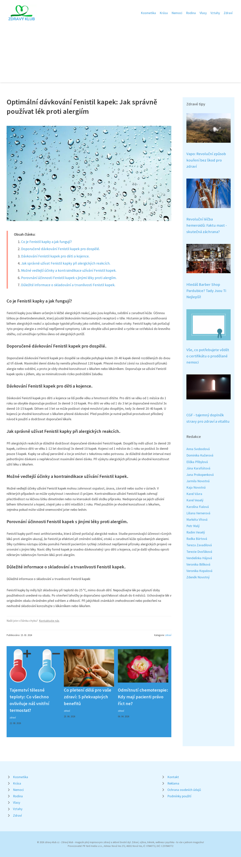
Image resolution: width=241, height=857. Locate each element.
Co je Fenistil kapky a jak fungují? (46, 241)
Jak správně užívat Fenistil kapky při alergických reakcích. (65, 263)
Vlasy (203, 13)
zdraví (168, 635)
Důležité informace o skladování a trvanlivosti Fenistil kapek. (68, 285)
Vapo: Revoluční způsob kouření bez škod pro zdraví (206, 160)
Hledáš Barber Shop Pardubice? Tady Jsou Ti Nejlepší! (206, 290)
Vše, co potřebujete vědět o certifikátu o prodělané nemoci (207, 356)
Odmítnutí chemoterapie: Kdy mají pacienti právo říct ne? (143, 696)
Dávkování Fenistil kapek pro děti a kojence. (55, 256)
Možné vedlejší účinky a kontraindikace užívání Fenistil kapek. (68, 270)
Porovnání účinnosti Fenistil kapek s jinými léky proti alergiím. (69, 277)
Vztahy (215, 13)
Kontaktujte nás (49, 620)
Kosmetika (148, 13)
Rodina (191, 13)
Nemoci (177, 13)
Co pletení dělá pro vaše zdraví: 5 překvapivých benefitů (87, 696)
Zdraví (228, 13)
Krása (164, 13)
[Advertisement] (120, 49)
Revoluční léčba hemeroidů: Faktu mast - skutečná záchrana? (206, 225)
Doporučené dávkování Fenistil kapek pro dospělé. (60, 249)
